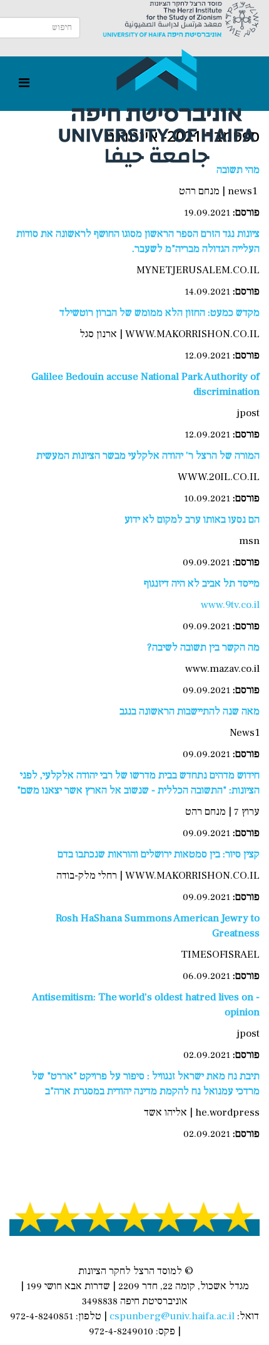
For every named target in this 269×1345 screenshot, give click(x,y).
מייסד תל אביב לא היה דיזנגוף (202, 583)
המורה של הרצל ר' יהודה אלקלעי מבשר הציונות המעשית (148, 456)
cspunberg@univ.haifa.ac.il (172, 1316)
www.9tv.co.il (230, 605)
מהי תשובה (238, 170)
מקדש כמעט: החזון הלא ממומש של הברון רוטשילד (159, 313)
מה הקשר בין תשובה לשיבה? (203, 647)
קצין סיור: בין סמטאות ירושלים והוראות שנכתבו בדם (159, 854)
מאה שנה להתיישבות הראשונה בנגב (189, 711)
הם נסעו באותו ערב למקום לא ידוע (192, 519)
